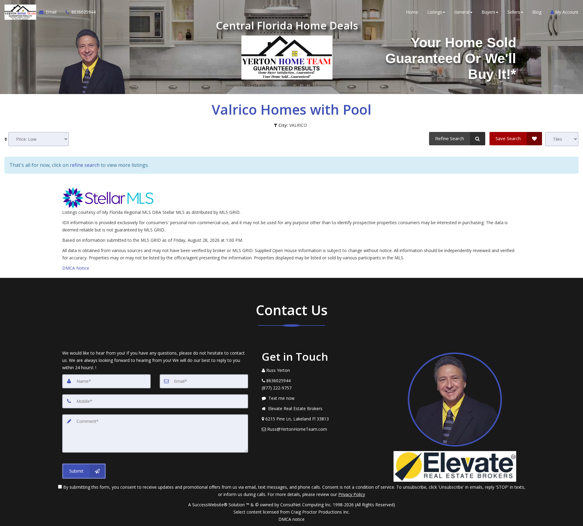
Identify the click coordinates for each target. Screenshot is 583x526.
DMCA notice (291, 519)
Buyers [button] (488, 12)
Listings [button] (434, 12)
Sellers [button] (513, 12)
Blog (536, 12)
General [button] (461, 12)
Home (412, 12)
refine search (85, 165)
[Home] (19, 12)
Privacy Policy (351, 494)
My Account (566, 12)
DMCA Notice (75, 268)
